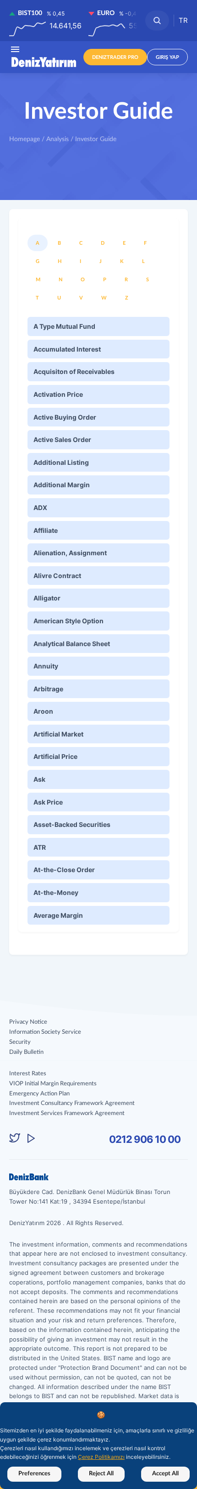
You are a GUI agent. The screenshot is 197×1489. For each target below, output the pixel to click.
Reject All (101, 1474)
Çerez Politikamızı (101, 1456)
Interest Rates (27, 1074)
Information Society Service (45, 1032)
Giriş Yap (167, 57)
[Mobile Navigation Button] (15, 49)
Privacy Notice (28, 1022)
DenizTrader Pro (115, 57)
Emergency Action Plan (39, 1094)
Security (20, 1042)
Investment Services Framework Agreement (67, 1113)
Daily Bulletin (26, 1052)
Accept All (165, 1474)
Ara (157, 21)
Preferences (34, 1474)
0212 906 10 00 (145, 1139)
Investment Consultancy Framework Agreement (72, 1103)
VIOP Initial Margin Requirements (53, 1084)
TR (183, 20)
